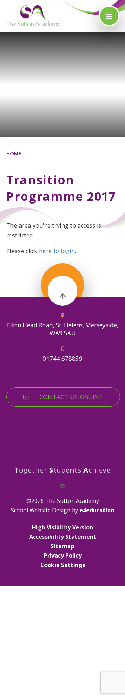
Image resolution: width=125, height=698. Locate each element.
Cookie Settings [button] (62, 565)
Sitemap (62, 546)
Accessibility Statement (62, 536)
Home (14, 153)
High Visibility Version (62, 527)
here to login (57, 251)
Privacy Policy (63, 555)
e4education (97, 510)
